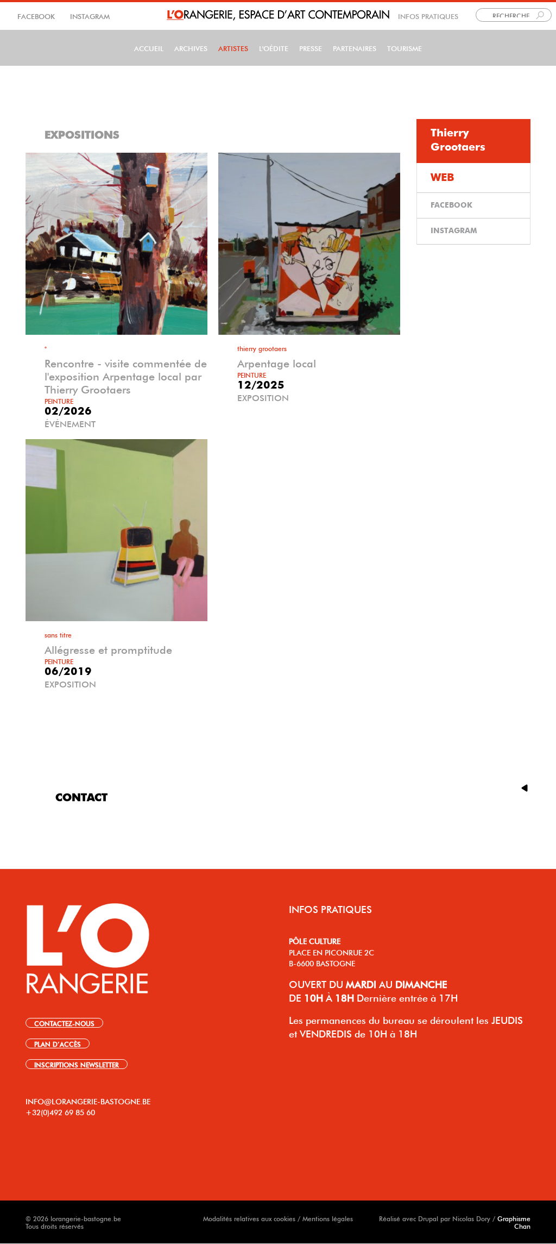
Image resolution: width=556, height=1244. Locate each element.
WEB (442, 177)
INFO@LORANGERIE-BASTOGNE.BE (88, 1100)
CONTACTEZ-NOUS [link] (64, 1022)
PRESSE (310, 47)
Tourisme (404, 47)
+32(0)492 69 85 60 (60, 1111)
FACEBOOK (37, 15)
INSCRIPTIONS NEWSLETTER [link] (76, 1064)
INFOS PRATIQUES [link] (428, 15)
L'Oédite (273, 47)
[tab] (473, 141)
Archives (190, 47)
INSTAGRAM (89, 15)
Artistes (233, 47)
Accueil (148, 47)
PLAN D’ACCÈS (57, 1043)
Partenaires (354, 47)
